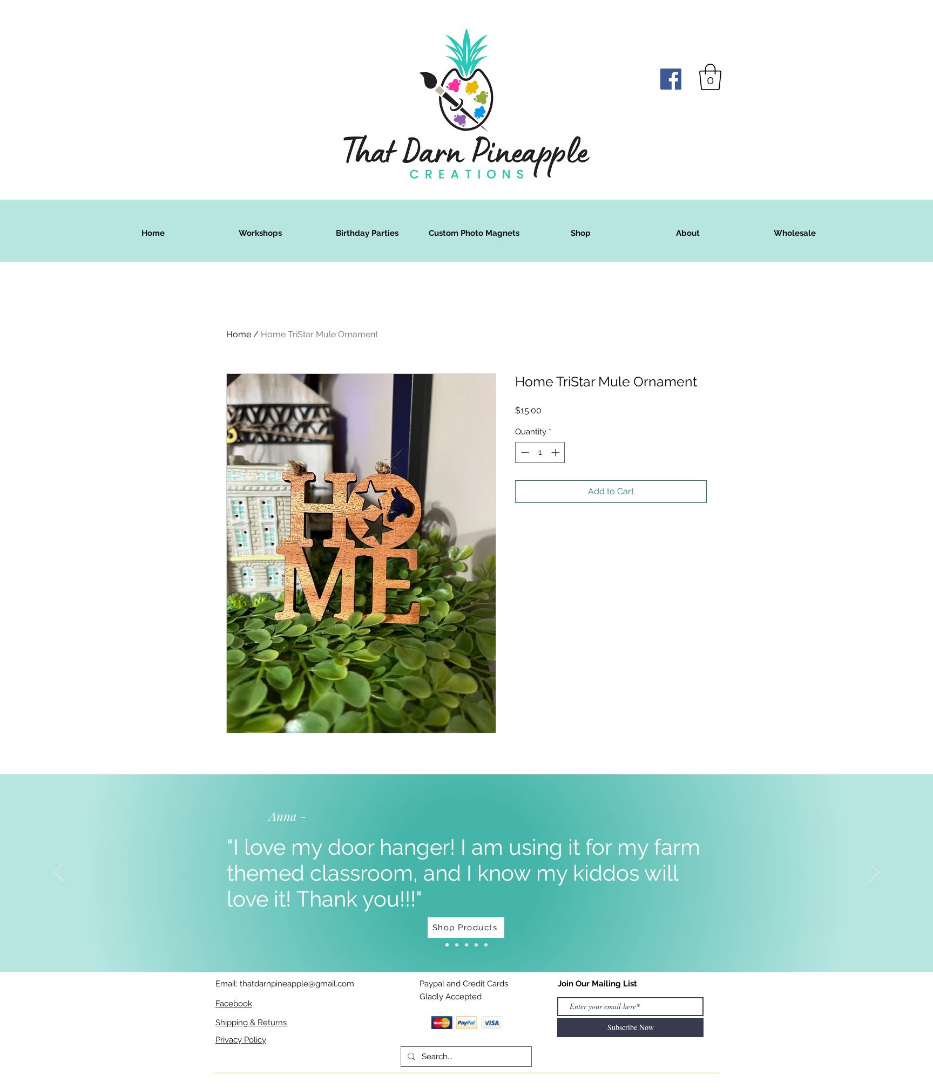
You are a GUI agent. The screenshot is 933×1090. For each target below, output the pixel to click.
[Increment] (556, 452)
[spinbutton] (540, 452)
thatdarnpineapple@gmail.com (297, 984)
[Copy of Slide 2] (486, 944)
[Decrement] (524, 452)
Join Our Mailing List (597, 984)
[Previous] (59, 873)
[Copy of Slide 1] (476, 944)
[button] (710, 77)
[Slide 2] (456, 944)
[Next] (874, 873)
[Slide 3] (466, 944)
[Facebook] (670, 79)
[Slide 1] (447, 944)
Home (238, 334)
